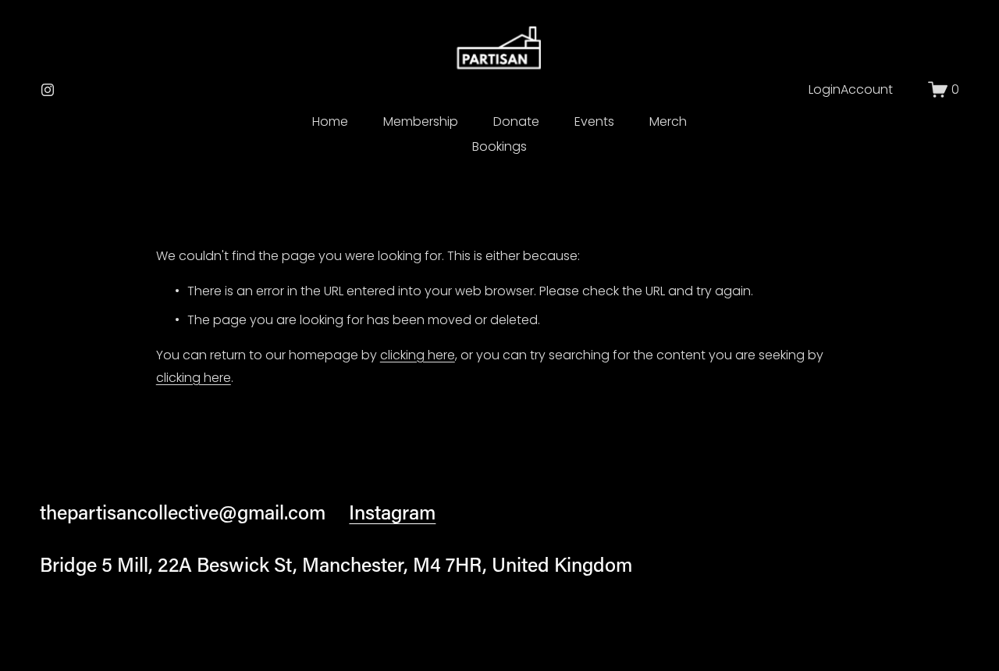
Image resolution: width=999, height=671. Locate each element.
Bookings (499, 146)
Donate (516, 121)
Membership (420, 121)
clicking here (417, 355)
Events (594, 121)
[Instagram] (47, 90)
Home (330, 121)
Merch (668, 121)
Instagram (392, 512)
